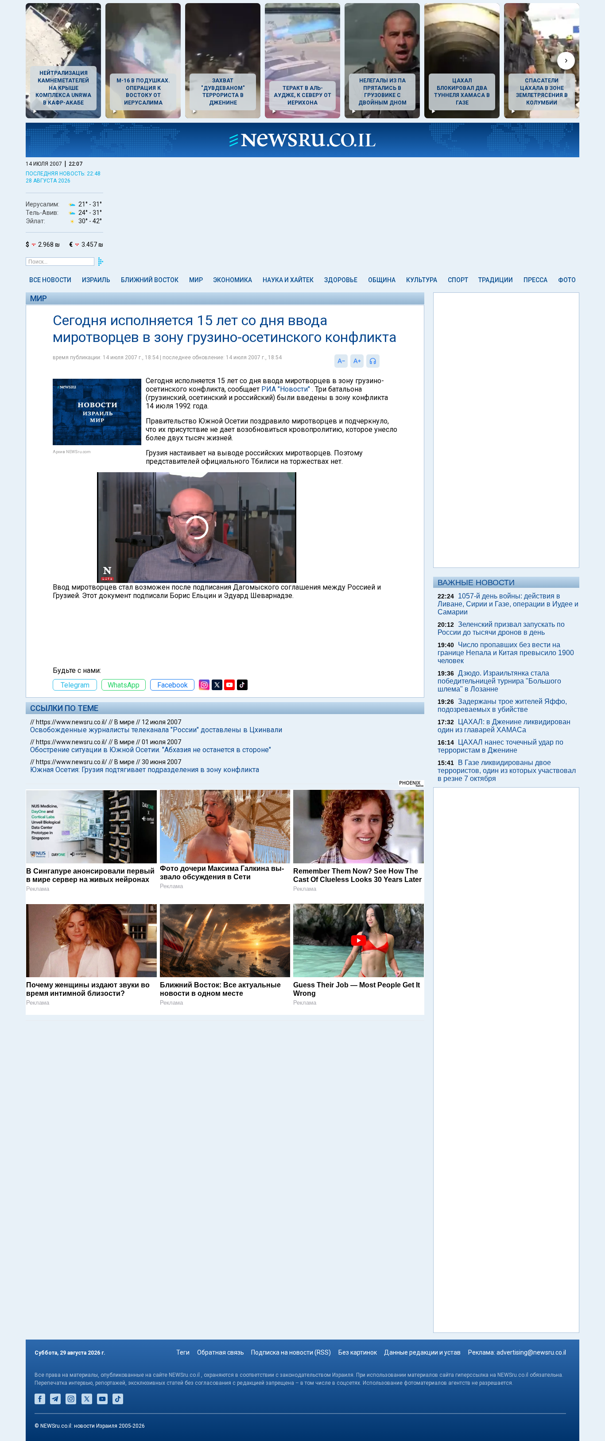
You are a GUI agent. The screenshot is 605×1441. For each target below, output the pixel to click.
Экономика (232, 280)
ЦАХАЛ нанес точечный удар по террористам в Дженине (500, 746)
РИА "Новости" (285, 389)
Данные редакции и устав (422, 1352)
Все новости (50, 280)
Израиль (96, 280)
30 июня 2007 (161, 761)
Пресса (535, 280)
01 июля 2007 (161, 742)
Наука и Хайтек (288, 280)
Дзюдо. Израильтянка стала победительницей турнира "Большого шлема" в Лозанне (499, 681)
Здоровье (340, 280)
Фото (567, 280)
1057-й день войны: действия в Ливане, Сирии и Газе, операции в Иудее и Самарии (508, 604)
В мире (124, 722)
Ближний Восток (149, 280)
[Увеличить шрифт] (357, 361)
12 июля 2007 (161, 722)
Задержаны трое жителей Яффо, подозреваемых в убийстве (502, 705)
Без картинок (357, 1352)
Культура (421, 280)
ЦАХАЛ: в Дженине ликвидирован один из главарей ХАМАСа (504, 726)
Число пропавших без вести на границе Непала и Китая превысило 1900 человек (506, 652)
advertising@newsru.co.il (531, 1352)
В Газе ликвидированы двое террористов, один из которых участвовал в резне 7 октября (507, 770)
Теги (183, 1352)
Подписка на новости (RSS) (291, 1352)
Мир (196, 280)
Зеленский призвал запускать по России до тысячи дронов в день (501, 628)
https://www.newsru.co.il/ (71, 722)
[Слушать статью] (381, 361)
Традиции (495, 280)
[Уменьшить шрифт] (341, 361)
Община (382, 280)
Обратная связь (220, 1352)
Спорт (458, 280)
